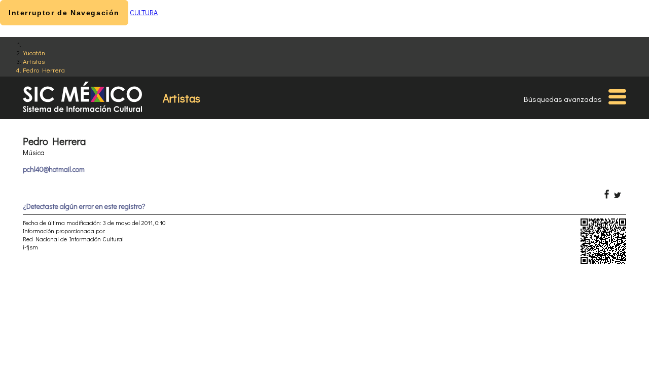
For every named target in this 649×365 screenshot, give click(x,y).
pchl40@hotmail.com (54, 169)
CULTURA (144, 12)
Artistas (34, 61)
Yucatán (34, 52)
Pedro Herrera (44, 69)
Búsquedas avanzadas (563, 99)
